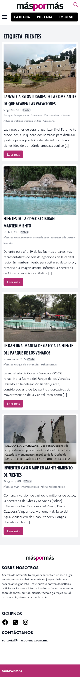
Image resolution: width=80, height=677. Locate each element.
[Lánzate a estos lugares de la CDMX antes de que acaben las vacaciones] (40, 68)
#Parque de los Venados (27, 364)
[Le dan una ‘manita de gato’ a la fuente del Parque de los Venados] (40, 318)
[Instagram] (25, 622)
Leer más (13, 154)
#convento (36, 115)
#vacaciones (49, 120)
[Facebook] (5, 622)
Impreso (66, 17)
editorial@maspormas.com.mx (25, 640)
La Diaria (22, 17)
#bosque (8, 115)
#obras (44, 486)
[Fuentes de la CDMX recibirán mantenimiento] (40, 190)
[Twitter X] (15, 622)
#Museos (9, 120)
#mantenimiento (23, 237)
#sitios (38, 120)
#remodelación (41, 237)
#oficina (19, 120)
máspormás (12, 671)
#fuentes (65, 115)
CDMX (24, 232)
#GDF (17, 486)
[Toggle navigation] (4, 17)
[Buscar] (75, 4)
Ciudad (26, 110)
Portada (44, 17)
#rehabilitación (49, 364)
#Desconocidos (52, 115)
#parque (29, 120)
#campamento (22, 115)
